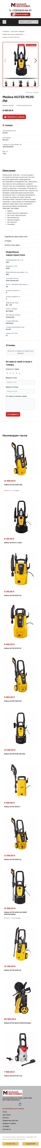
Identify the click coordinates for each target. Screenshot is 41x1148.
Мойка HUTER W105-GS (12, 596)
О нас (5, 1112)
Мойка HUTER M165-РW (12, 701)
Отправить (13, 414)
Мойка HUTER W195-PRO (13, 485)
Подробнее (30, 1144)
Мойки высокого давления (13, 34)
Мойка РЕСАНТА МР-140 (13, 1076)
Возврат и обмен (9, 1123)
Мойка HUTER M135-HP (12, 648)
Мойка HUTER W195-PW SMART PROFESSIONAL (15, 913)
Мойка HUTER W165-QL (12, 860)
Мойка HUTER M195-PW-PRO (14, 754)
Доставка (7, 1115)
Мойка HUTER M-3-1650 (13, 543)
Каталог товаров (17, 31)
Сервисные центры (10, 1120)
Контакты (7, 1129)
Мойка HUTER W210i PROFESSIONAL (17, 1023)
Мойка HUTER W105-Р (12, 807)
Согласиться (10, 1144)
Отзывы (6, 1126)
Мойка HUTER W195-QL (12, 970)
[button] (35, 60)
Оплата (6, 1118)
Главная (6, 31)
